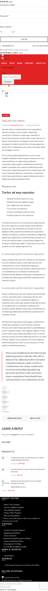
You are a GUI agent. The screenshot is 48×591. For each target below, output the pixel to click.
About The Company (11, 504)
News (19, 63)
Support (29, 63)
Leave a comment (33, 125)
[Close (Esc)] (2, 583)
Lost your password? (40, 46)
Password (4, 16)
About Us (41, 63)
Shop (12, 63)
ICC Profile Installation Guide (14, 547)
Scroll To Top (5, 590)
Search (7, 82)
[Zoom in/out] (19, 583)
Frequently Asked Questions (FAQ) (16, 538)
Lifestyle (6, 115)
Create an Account (21, 50)
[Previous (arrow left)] (2, 587)
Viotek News (8, 556)
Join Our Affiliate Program (13, 507)
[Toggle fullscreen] (13, 583)
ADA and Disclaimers (11, 516)
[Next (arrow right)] (8, 587)
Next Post (35, 418)
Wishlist (5, 86)
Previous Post (15, 418)
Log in (24, 39)
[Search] (2, 70)
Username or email (7, 5)
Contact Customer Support (14, 530)
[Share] (8, 583)
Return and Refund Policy (13, 541)
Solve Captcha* (6, 27)
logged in (15, 434)
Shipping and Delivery (11, 533)
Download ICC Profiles (12, 544)
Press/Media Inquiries (12, 510)
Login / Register (8, 67)
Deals (4, 63)
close (11, 2)
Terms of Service (9, 536)
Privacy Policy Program (12, 513)
